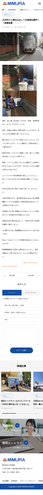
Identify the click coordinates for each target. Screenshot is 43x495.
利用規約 (14, 481)
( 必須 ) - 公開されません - (15, 312)
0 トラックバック (31, 292)
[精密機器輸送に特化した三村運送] (13, 3)
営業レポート (8, 14)
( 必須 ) (14, 305)
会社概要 (5, 481)
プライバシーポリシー (28, 481)
